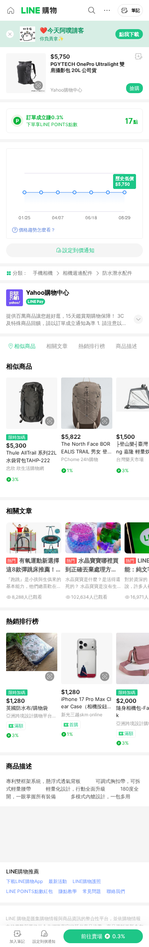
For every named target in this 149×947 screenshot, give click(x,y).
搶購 (134, 88)
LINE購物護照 (87, 881)
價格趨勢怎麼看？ (37, 230)
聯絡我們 (116, 891)
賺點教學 (67, 891)
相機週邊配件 (77, 273)
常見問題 (92, 891)
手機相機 (43, 273)
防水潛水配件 (117, 273)
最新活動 (58, 881)
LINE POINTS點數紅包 (29, 891)
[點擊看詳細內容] (31, 403)
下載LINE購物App (24, 881)
